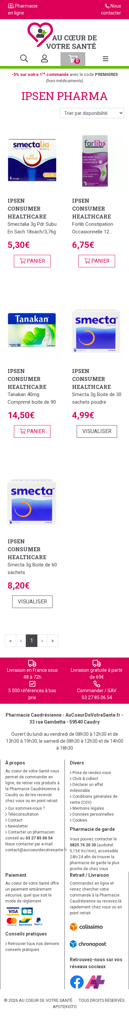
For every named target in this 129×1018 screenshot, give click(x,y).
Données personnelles (92, 814)
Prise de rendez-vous (91, 772)
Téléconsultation (23, 814)
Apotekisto (65, 1006)
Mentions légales (87, 808)
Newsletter (17, 826)
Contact (14, 820)
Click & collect (84, 778)
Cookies (79, 820)
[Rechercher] (24, 59)
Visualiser (96, 431)
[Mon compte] (42, 59)
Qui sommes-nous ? (26, 808)
